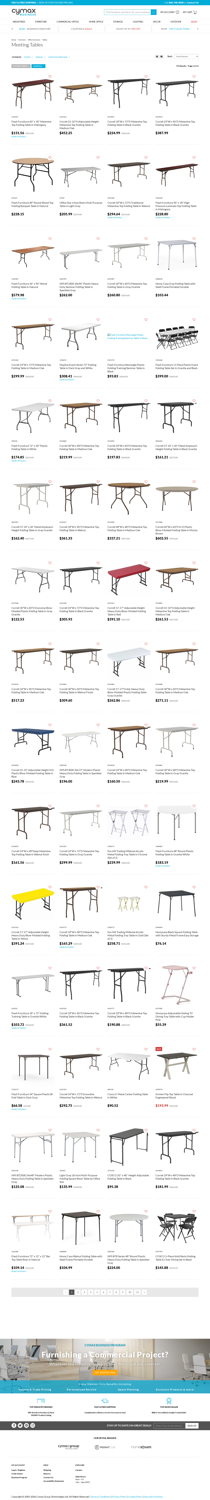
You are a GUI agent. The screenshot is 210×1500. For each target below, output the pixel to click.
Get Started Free (105, 1372)
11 (137, 1292)
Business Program (19, 1477)
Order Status (17, 1473)
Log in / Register (18, 1470)
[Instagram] (32, 1425)
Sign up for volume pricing (56, 2)
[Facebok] (13, 1425)
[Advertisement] (105, 1312)
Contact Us (48, 1477)
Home (13, 40)
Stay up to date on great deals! (129, 1425)
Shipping (47, 1470)
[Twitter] (20, 1425)
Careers (78, 1470)
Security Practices (153, 1496)
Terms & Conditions (100, 1496)
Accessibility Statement (53, 1481)
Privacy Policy (119, 1496)
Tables (44, 40)
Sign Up (192, 1425)
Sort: (170, 56)
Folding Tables (20, 66)
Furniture (22, 40)
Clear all (37, 66)
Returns (47, 1473)
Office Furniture (34, 40)
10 (129, 1292)
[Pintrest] (26, 1425)
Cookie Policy (135, 1496)
